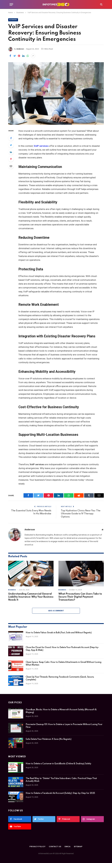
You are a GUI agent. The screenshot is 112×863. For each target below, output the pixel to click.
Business (13, 20)
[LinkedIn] (11, 152)
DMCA (67, 846)
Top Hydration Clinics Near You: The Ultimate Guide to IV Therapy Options (80, 514)
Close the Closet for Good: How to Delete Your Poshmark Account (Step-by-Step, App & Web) (62, 648)
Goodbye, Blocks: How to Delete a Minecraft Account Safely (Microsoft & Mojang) (61, 711)
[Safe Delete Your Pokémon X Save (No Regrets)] (15, 743)
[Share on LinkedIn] (23, 56)
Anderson (20, 49)
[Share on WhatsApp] (28, 56)
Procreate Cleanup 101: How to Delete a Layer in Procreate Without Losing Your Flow (64, 725)
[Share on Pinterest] (19, 56)
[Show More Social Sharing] (33, 56)
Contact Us (55, 846)
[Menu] (11, 4)
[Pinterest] (11, 159)
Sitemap (78, 846)
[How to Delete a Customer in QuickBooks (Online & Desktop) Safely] (15, 767)
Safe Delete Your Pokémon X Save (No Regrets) (48, 739)
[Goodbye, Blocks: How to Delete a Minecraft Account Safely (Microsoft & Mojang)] (15, 713)
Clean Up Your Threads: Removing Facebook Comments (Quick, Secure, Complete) (60, 678)
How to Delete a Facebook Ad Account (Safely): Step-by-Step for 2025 (60, 793)
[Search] (101, 4)
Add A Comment (56, 611)
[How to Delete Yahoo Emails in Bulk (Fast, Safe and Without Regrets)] (15, 636)
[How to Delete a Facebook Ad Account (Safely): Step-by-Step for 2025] (15, 797)
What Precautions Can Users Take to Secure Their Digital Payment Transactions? (80, 597)
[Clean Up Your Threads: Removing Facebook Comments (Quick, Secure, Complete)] (15, 680)
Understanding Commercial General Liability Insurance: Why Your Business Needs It (30, 597)
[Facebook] (11, 138)
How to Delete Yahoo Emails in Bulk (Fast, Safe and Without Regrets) (59, 633)
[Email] (11, 166)
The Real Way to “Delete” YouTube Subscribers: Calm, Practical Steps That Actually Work (61, 779)
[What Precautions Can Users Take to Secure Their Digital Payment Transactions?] (81, 573)
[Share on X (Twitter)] (15, 56)
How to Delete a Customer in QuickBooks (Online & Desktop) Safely (58, 764)
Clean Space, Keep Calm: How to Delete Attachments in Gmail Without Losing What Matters (63, 663)
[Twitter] (11, 145)
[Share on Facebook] (10, 56)
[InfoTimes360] (56, 4)
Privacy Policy (37, 846)
